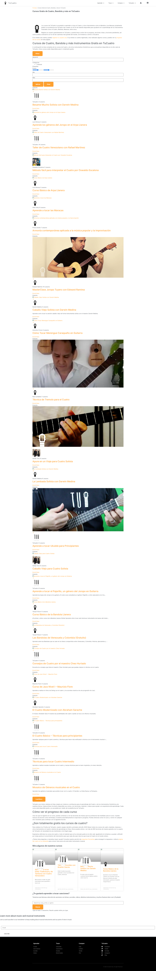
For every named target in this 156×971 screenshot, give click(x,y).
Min (33, 72)
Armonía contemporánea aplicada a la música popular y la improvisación (71, 230)
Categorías (35, 62)
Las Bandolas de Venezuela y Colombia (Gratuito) (59, 637)
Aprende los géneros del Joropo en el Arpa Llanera (59, 124)
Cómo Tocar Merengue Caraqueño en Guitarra (57, 333)
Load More (39, 799)
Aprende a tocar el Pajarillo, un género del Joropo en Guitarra (65, 591)
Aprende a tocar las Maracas (47, 210)
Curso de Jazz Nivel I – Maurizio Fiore (52, 686)
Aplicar (38, 84)
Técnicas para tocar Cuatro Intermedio (53, 761)
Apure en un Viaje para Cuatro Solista (52, 461)
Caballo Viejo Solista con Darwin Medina (54, 309)
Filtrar (37, 53)
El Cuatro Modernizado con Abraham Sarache (57, 710)
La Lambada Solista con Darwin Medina (53, 481)
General (39, 64)
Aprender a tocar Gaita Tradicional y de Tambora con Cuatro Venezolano (44, 872)
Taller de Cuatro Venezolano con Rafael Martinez (58, 147)
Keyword (35, 57)
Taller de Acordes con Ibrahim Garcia (66, 866)
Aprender (99, 3)
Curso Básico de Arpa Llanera (48, 190)
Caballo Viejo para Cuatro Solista (50, 568)
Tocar (110, 3)
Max (33, 77)
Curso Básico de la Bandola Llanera (51, 614)
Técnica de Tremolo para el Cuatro (50, 399)
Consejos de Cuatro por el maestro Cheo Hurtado (59, 663)
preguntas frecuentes (87, 839)
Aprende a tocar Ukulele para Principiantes (55, 546)
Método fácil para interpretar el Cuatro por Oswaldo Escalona (65, 170)
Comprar (120, 3)
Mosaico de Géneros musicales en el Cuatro (56, 787)
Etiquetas (35, 66)
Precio (34, 68)
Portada (34, 8)
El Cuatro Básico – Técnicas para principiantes (57, 735)
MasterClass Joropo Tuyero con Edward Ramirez (58, 289)
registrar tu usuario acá (59, 37)
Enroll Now (35, 108)
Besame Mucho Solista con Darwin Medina (55, 104)
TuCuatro (12, 3)
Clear (48, 84)
